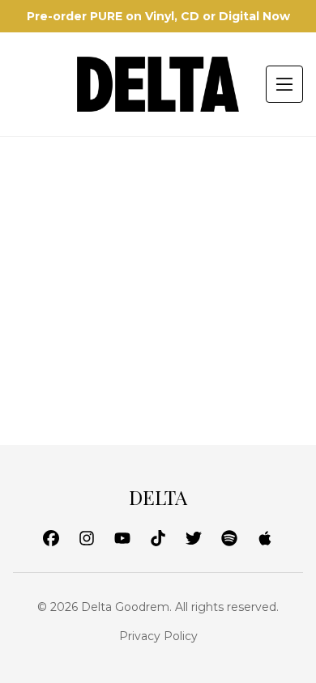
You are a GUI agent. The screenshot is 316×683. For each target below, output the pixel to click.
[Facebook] (51, 538)
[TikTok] (158, 538)
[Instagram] (87, 538)
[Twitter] (194, 538)
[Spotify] (229, 538)
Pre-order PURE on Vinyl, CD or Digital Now (158, 16)
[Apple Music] (265, 538)
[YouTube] (122, 538)
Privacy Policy (158, 636)
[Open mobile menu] (284, 84)
